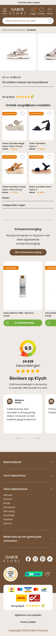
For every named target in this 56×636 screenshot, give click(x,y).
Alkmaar (7, 495)
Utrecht (7, 523)
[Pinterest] (42, 559)
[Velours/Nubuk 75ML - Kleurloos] (22, 293)
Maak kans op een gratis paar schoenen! (22, 539)
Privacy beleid (28, 622)
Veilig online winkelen (29, 2)
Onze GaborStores (15, 489)
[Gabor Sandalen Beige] (14, 130)
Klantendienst (12, 462)
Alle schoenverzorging (28, 252)
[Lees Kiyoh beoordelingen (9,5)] (43, 605)
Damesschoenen (17, 30)
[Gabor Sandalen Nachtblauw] (41, 130)
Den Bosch (9, 507)
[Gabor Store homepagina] (17, 11)
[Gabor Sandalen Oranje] (14, 173)
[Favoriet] (23, 113)
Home (5, 30)
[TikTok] (50, 559)
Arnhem (7, 499)
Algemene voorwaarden (28, 615)
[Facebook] (28, 559)
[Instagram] (35, 559)
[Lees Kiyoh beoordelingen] (32, 96)
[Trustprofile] (38, 574)
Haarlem (8, 519)
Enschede (9, 515)
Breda (6, 503)
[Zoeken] (51, 20)
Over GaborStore (14, 475)
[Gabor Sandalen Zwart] (41, 173)
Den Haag (9, 511)
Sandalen (31, 30)
